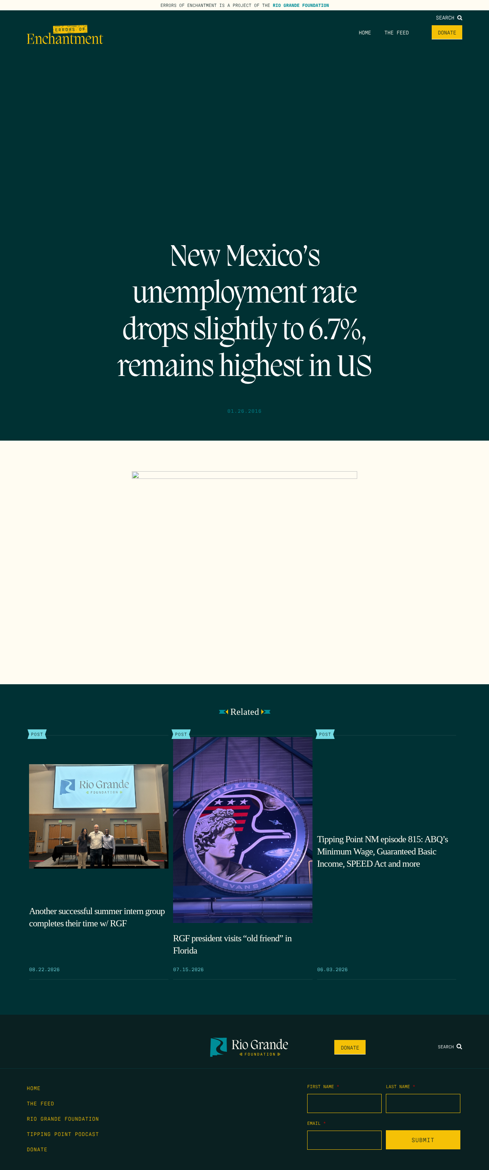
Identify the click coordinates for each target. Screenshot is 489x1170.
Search (446, 17)
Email (316, 1123)
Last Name (400, 1086)
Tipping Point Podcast (63, 1133)
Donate (447, 32)
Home (365, 32)
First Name (323, 1086)
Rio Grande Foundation (301, 5)
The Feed (396, 32)
